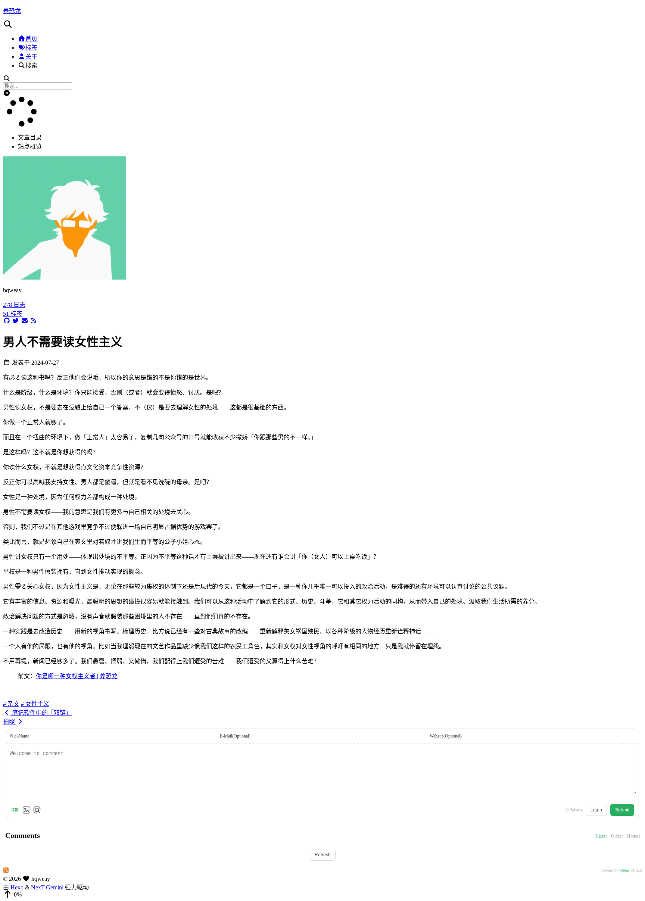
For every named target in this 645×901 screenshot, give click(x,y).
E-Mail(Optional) (235, 736)
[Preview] (36, 809)
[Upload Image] (26, 809)
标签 (31, 47)
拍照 (9, 721)
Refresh (323, 854)
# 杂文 (11, 704)
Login (596, 810)
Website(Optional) (446, 736)
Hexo (17, 887)
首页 (31, 38)
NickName (19, 736)
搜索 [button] (31, 65)
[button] (322, 24)
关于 (31, 56)
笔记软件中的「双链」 (41, 713)
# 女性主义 (35, 704)
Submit (622, 810)
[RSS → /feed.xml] (33, 321)
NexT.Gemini (47, 887)
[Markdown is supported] (16, 809)
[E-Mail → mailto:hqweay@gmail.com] (24, 321)
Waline (624, 870)
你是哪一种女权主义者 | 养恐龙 (77, 676)
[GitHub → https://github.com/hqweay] (6, 321)
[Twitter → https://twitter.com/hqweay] (15, 321)
